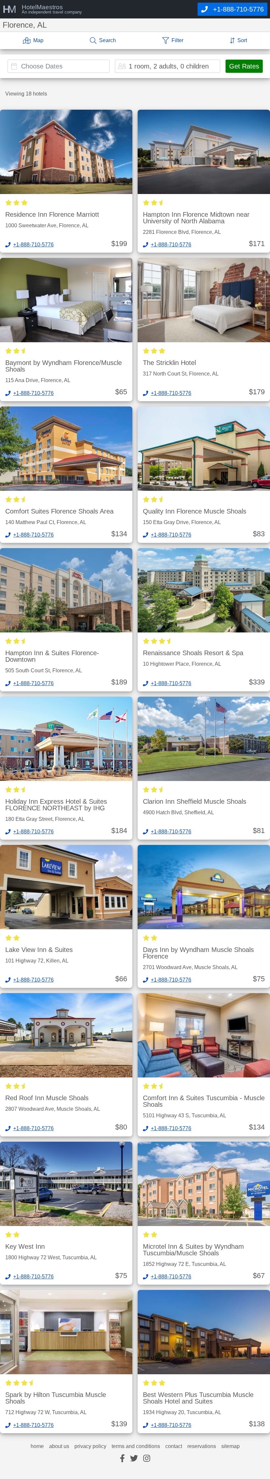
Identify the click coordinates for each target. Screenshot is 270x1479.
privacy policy (90, 1446)
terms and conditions (136, 1446)
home (37, 1446)
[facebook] (122, 1458)
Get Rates (244, 66)
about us (59, 1446)
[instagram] (146, 1458)
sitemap (230, 1446)
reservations (201, 1446)
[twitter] (134, 1458)
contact (173, 1446)
